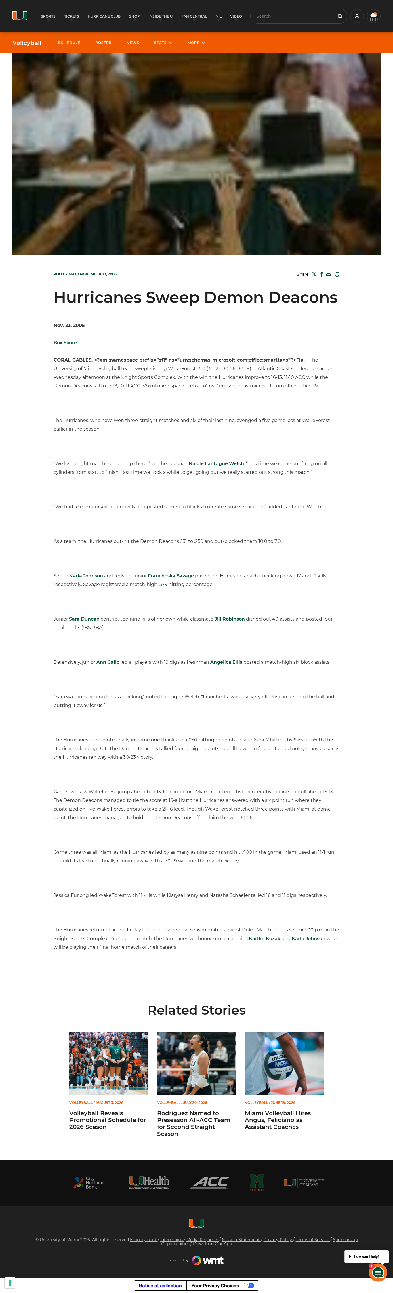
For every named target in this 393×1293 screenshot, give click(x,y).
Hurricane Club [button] (104, 16)
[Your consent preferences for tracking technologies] (10, 1282)
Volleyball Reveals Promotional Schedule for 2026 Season (107, 1120)
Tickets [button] (71, 16)
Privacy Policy (278, 1239)
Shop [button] (134, 16)
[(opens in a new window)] (89, 1182)
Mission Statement (241, 1239)
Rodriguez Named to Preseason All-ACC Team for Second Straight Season (193, 1123)
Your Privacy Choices (215, 1285)
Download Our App (212, 1243)
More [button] (194, 43)
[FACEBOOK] (320, 274)
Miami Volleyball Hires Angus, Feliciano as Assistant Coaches (278, 1120)
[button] (357, 16)
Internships (172, 1239)
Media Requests (202, 1239)
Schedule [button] (69, 43)
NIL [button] (218, 16)
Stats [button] (160, 43)
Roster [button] (103, 43)
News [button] (133, 43)
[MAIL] (327, 275)
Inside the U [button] (160, 16)
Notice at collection (160, 1285)
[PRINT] (336, 274)
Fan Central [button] (194, 16)
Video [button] (236, 16)
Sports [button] (48, 16)
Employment (144, 1239)
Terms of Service (313, 1239)
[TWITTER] (313, 274)
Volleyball (26, 43)
